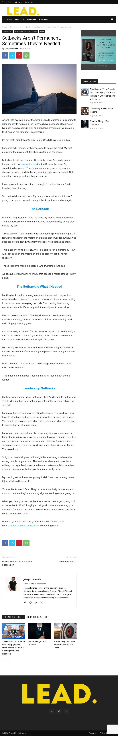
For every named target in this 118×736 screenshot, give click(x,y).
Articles (18, 19)
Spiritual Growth (31, 31)
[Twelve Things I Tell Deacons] (39, 631)
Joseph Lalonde (11, 48)
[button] (112, 19)
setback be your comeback (22, 525)
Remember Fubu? (68, 561)
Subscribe (29, 2)
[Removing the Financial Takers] (84, 111)
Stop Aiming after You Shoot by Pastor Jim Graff (64, 644)
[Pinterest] (19, 55)
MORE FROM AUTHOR (37, 617)
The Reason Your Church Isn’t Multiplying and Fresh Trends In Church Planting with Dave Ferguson (13, 647)
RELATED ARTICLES (13, 617)
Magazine (31, 19)
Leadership (19, 31)
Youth (42, 31)
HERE (30, 127)
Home (9, 19)
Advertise (18, 2)
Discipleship (15, 27)
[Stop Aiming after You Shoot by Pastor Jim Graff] (65, 631)
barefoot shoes (29, 164)
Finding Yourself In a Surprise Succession (17, 563)
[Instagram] (31, 603)
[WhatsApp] (26, 55)
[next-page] (9, 660)
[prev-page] (4, 660)
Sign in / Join (7, 2)
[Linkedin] (37, 603)
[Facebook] (5, 55)
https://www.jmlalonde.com (35, 584)
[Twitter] (12, 55)
